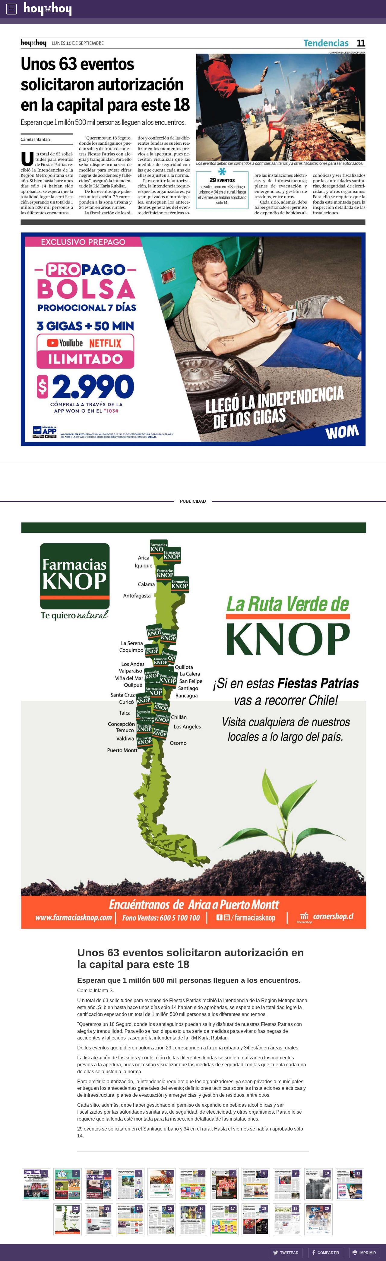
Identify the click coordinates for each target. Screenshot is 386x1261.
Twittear (289, 1253)
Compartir (328, 1253)
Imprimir (367, 1253)
